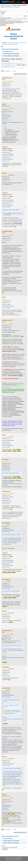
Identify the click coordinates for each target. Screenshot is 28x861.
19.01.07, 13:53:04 (6, 207)
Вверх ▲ (21, 857)
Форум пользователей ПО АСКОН (13, 36)
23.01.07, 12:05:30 (7, 329)
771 (10, 157)
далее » (24, 65)
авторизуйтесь (16, 7)
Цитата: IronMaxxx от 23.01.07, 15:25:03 (12, 645)
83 (10, 304)
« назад (18, 65)
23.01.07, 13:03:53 (6, 447)
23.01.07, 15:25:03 (6, 588)
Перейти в (3, 845)
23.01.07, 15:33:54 (7, 639)
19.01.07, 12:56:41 (6, 120)
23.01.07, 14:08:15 (6, 503)
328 (10, 85)
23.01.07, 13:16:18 (6, 470)
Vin (5, 297)
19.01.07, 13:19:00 (6, 180)
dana (5, 173)
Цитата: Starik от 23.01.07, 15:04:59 (11, 591)
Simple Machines (18, 859)
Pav (5, 435)
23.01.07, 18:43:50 (6, 765)
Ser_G (5, 756)
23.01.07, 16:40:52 (6, 675)
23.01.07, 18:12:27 (6, 697)
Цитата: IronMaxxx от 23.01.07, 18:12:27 (12, 768)
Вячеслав (7, 491)
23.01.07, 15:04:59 (6, 567)
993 (10, 115)
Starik (5, 147)
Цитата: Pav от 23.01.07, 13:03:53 (11, 473)
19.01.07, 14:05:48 (6, 240)
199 (10, 500)
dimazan (6, 459)
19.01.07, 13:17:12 (6, 161)
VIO (5, 104)
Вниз (2, 71)
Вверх (2, 829)
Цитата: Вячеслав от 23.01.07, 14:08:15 (12, 534)
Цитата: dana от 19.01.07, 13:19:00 (11, 209)
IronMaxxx (7, 523)
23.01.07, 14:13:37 (6, 531)
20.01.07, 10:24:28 (6, 308)
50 (10, 443)
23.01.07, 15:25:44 (6, 618)
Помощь (7, 857)
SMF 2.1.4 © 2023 (10, 859)
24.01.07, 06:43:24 (6, 810)
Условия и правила (14, 857)
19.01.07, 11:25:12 (6, 86)
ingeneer (6, 667)
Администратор (7, 78)
